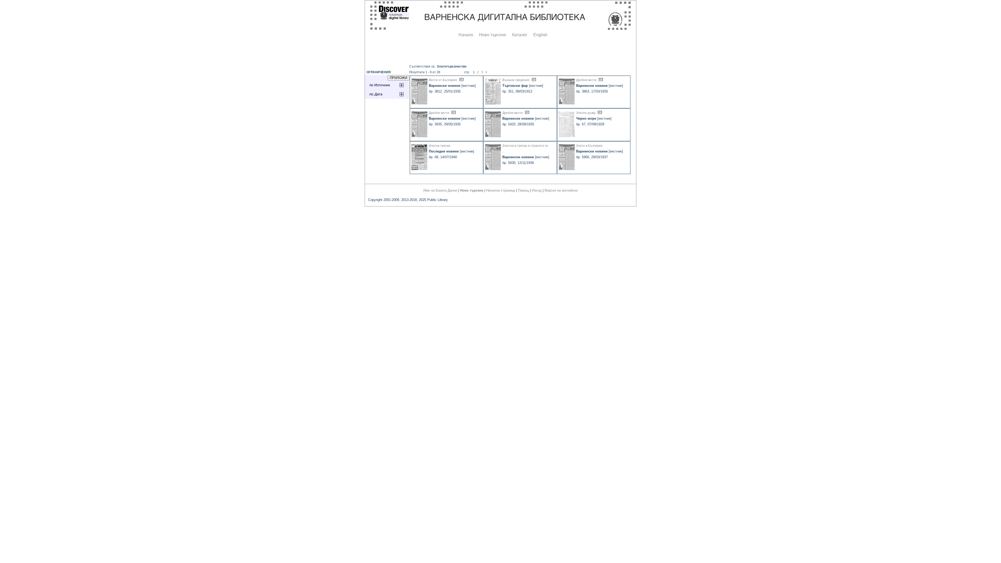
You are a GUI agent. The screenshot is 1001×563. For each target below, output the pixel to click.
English (540, 35)
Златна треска (439, 146)
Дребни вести (586, 80)
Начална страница (500, 190)
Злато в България (589, 146)
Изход (537, 190)
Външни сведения (515, 80)
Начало (466, 35)
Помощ (523, 190)
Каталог (519, 35)
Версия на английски (561, 190)
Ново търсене (492, 35)
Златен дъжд (585, 113)
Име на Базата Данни (440, 190)
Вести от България (443, 80)
